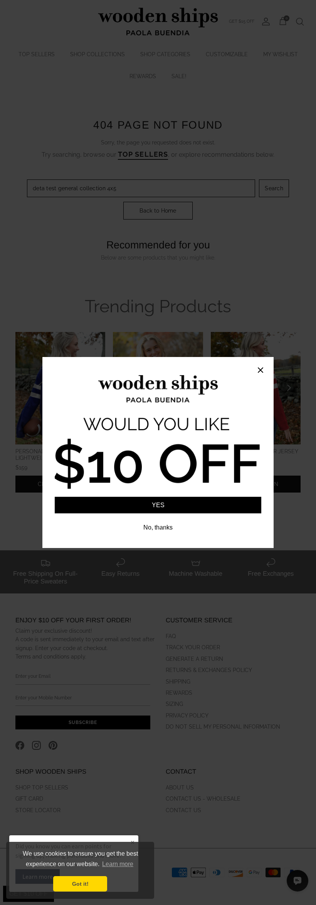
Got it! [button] (80, 884)
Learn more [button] (117, 864)
